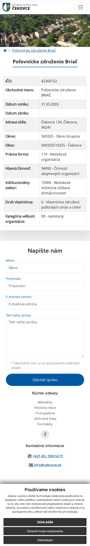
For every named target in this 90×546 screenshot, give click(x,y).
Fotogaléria (45, 413)
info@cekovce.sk (47, 465)
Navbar (10, 7)
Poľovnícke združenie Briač (34, 50)
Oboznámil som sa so (45, 365)
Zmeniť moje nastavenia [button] (45, 531)
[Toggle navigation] (80, 7)
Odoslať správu (45, 379)
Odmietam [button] (45, 540)
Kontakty (45, 424)
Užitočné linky (45, 418)
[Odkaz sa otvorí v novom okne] (45, 434)
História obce (45, 408)
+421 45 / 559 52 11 (48, 456)
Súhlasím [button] (45, 522)
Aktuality (45, 402)
